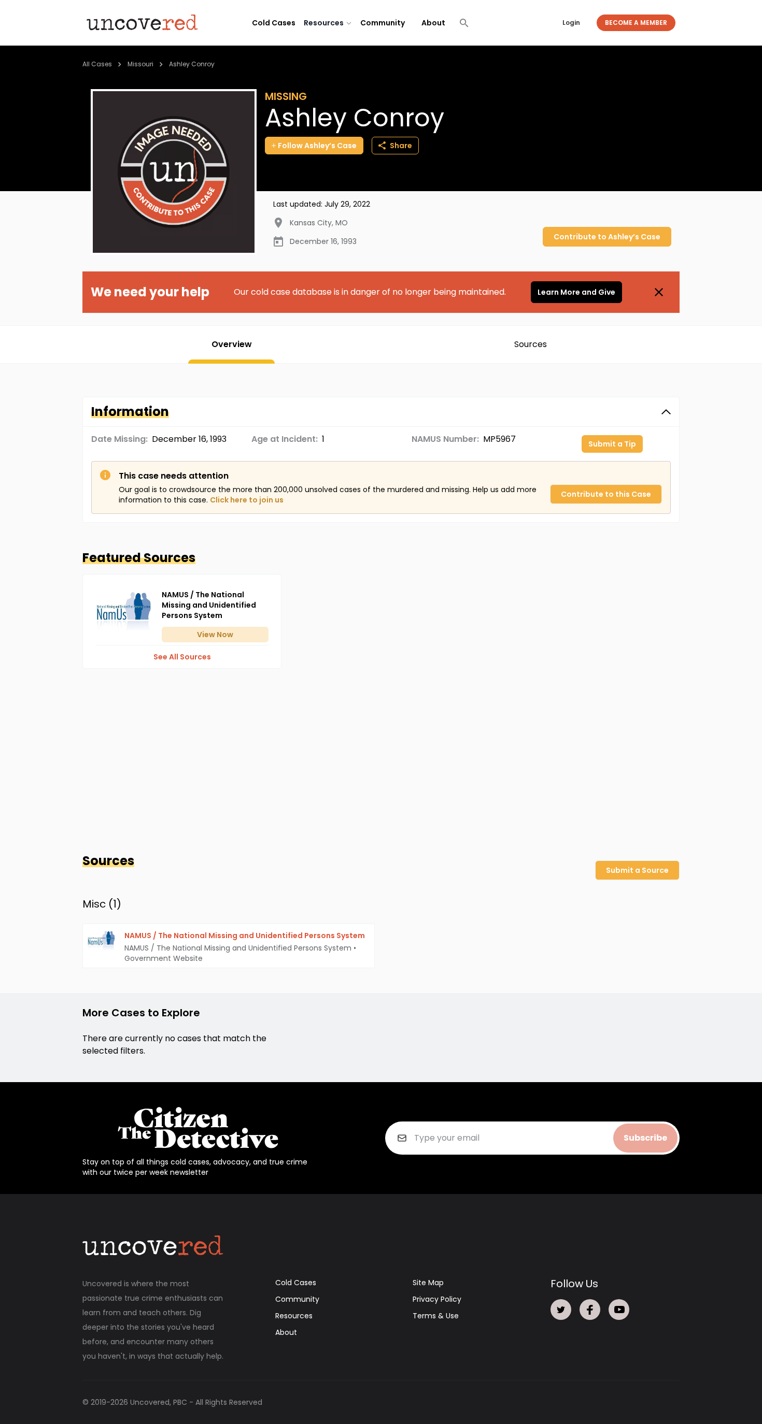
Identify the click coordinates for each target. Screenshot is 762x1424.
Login (571, 22)
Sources (530, 344)
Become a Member (636, 22)
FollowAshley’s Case (317, 145)
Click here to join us (247, 500)
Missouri (140, 64)
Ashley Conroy (192, 64)
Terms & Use (436, 1316)
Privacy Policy (437, 1299)
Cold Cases (273, 23)
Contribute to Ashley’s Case (607, 237)
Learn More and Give (576, 292)
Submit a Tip (612, 444)
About (433, 23)
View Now (215, 634)
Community (382, 23)
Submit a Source (637, 870)
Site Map (428, 1282)
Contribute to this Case (606, 494)
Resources (294, 1316)
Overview (231, 344)
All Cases (97, 64)
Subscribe (645, 1138)
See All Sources (182, 657)
